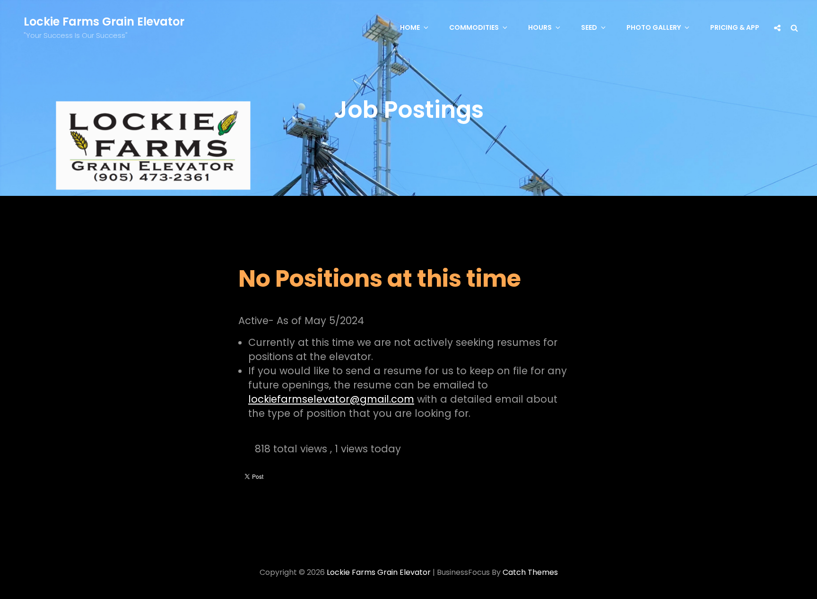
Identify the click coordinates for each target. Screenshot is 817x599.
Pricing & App (734, 27)
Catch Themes (530, 572)
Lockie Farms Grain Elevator (104, 21)
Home (410, 27)
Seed (589, 27)
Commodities (474, 27)
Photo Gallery (653, 27)
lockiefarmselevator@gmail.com (331, 399)
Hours (540, 27)
